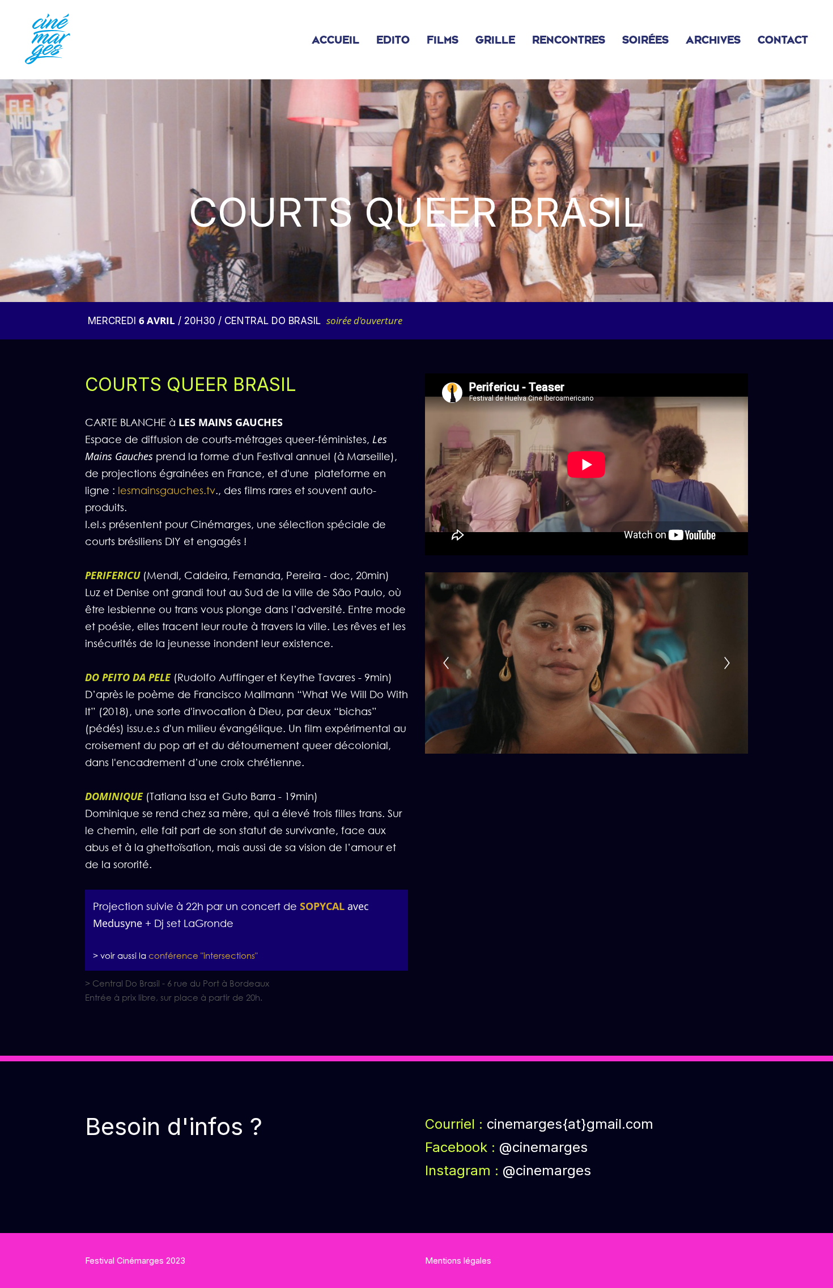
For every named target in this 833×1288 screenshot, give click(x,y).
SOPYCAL (322, 906)
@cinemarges (547, 1170)
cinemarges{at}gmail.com (570, 1124)
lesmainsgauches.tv (166, 490)
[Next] (727, 663)
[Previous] (446, 663)
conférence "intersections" (203, 955)
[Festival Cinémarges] (47, 40)
